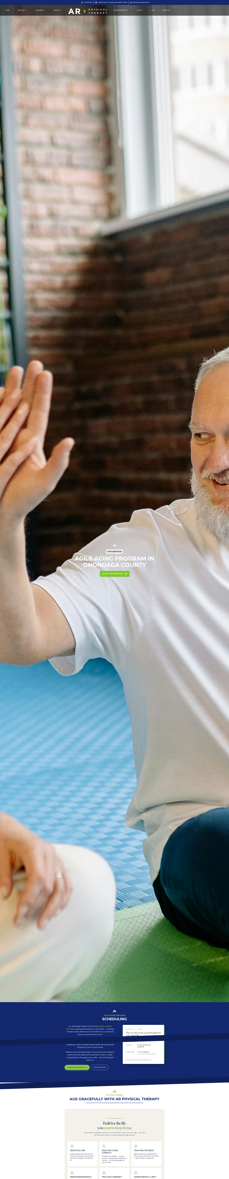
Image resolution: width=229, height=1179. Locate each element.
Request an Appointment (75, 1067)
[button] (22, 10)
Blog (153, 10)
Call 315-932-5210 (100, 1067)
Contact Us (166, 10)
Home (7, 10)
